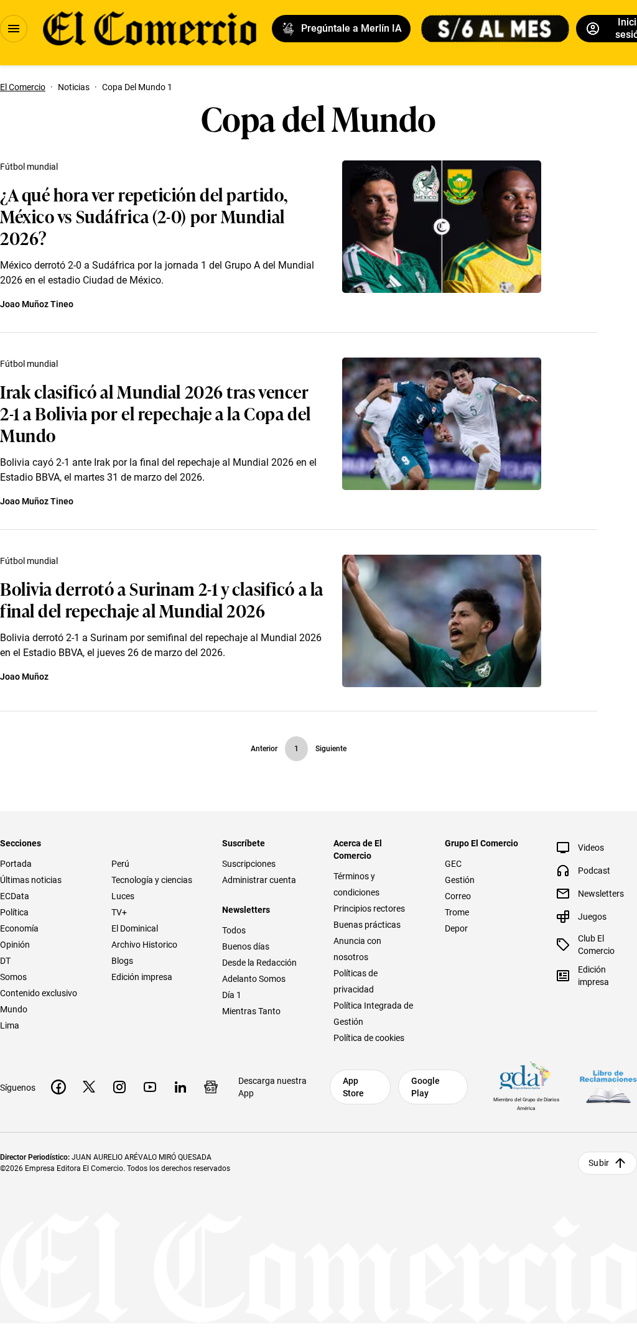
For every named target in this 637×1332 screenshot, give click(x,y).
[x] (88, 1087)
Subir (598, 1163)
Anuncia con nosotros (357, 949)
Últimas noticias (31, 880)
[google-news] (210, 1087)
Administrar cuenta (259, 880)
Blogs (122, 961)
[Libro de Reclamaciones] (608, 1086)
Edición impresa (141, 977)
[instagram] (119, 1087)
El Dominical (134, 928)
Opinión (15, 945)
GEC (453, 864)
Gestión (460, 880)
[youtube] (149, 1087)
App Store (353, 1087)
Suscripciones (249, 864)
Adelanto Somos (254, 979)
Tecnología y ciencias (151, 880)
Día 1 (231, 995)
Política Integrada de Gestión (373, 1014)
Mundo (13, 1009)
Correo (458, 896)
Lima (9, 1025)
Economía (19, 928)
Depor (456, 928)
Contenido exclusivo (38, 993)
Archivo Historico (144, 945)
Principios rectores (369, 908)
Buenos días (245, 946)
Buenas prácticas (367, 925)
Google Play (425, 1087)
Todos (234, 930)
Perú (120, 864)
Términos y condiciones (356, 884)
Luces (122, 896)
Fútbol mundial (29, 167)
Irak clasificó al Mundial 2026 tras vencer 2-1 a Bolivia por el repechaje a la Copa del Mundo (155, 412)
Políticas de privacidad (355, 981)
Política (14, 912)
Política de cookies (368, 1038)
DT (5, 961)
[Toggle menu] (13, 28)
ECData (14, 896)
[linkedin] (180, 1087)
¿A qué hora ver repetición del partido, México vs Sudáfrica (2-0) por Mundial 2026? (144, 215)
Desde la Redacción (259, 963)
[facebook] (58, 1087)
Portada (16, 864)
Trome (457, 912)
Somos (13, 977)
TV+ (119, 912)
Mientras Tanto (251, 1011)
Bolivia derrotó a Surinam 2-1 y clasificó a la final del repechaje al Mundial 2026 (161, 598)
